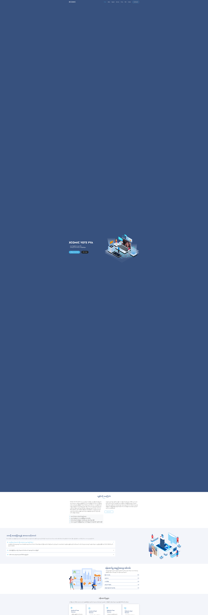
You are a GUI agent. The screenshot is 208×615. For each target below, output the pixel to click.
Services (117, 2)
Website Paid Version (128, 612)
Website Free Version (111, 611)
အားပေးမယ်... (108, 511)
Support (113, 2)
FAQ (125, 2)
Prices (122, 2)
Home (105, 2)
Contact (129, 2)
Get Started (136, 1)
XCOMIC (72, 2)
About (109, 2)
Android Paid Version (93, 612)
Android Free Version (75, 611)
